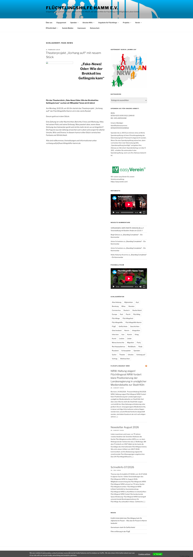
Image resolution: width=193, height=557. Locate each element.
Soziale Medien (67, 28)
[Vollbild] (144, 212)
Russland (115, 350)
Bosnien (131, 306)
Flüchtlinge (116, 318)
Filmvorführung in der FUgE (120, 531)
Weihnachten (125, 359)
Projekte (126, 22)
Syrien (114, 355)
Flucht (128, 314)
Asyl (137, 302)
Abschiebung (116, 302)
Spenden (73, 22)
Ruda (140, 346)
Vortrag (114, 359)
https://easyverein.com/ (119, 182)
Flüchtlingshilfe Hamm (134, 322)
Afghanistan (128, 302)
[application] (129, 204)
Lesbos (121, 338)
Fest (121, 314)
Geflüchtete (123, 326)
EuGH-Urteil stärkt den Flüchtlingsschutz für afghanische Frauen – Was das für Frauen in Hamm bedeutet (129, 520)
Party (139, 342)
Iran (123, 334)
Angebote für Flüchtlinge (107, 22)
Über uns (49, 22)
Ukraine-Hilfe (87, 22)
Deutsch (127, 310)
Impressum (82, 28)
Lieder (129, 338)
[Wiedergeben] (113, 212)
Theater (122, 355)
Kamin (129, 334)
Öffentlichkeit (51, 28)
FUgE (114, 326)
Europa (114, 314)
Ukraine (130, 355)
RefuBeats (132, 346)
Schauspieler (126, 350)
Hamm (126, 330)
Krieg (137, 334)
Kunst (114, 338)
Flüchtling (136, 314)
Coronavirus (116, 310)
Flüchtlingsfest (128, 318)
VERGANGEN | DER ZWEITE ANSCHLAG (126, 228)
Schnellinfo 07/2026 (122, 467)
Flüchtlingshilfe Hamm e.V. (82, 7)
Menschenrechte (118, 342)
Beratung (115, 306)
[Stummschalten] (140, 212)
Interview (115, 334)
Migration (130, 342)
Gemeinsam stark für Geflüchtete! (123, 527)
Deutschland (137, 310)
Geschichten (134, 326)
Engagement (61, 22)
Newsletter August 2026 (125, 427)
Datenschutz (94, 28)
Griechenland (116, 330)
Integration (136, 330)
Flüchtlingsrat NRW (120, 366)
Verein (137, 22)
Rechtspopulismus (118, 346)
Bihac (124, 306)
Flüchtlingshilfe (117, 322)
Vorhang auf (140, 355)
